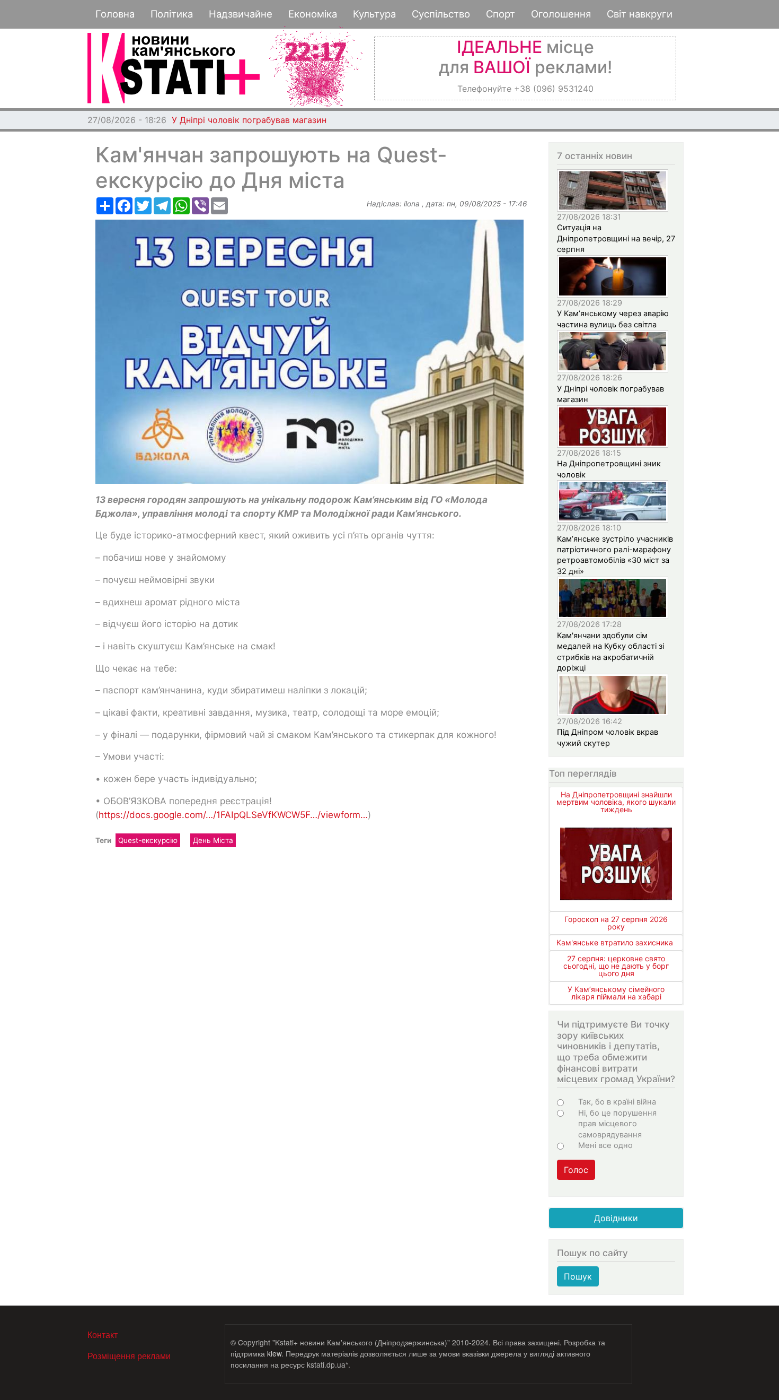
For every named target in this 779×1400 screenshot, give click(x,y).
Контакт (102, 1334)
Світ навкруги (639, 14)
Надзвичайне (240, 14)
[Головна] (173, 68)
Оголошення (561, 14)
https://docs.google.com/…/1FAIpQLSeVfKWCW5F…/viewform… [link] (233, 814)
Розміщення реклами (129, 1356)
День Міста (213, 840)
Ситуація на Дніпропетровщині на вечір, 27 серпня (616, 238)
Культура (374, 14)
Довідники (616, 1218)
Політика (172, 14)
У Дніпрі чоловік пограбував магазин (249, 120)
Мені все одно (605, 1145)
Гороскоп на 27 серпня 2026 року (616, 923)
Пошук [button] (578, 1276)
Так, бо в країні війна (617, 1102)
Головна (115, 14)
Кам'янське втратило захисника (614, 942)
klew (274, 1353)
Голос (576, 1169)
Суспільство (441, 14)
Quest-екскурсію (148, 840)
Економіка (312, 14)
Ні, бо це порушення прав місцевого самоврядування (617, 1124)
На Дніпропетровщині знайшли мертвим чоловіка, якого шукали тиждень (616, 802)
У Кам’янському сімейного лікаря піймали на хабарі (616, 993)
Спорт (500, 14)
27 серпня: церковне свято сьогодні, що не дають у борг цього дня (616, 966)
